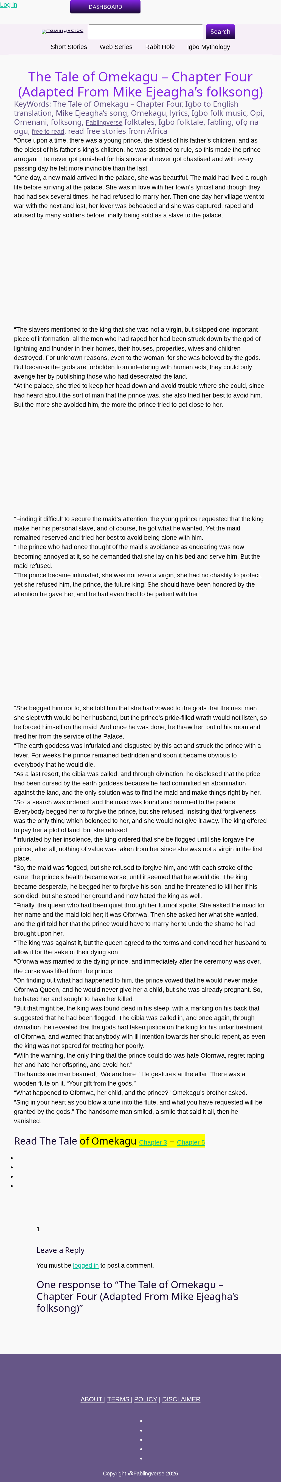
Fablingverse (104, 122)
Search (220, 31)
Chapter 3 (153, 1142)
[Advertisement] (140, 267)
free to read (48, 131)
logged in (86, 1265)
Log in (8, 4)
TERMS (119, 1399)
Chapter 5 (191, 1142)
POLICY (145, 1399)
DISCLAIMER (181, 1399)
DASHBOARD (105, 6)
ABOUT (92, 1399)
